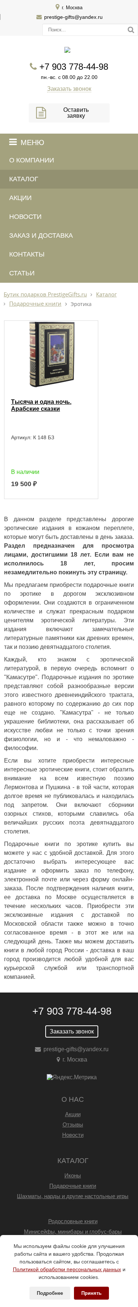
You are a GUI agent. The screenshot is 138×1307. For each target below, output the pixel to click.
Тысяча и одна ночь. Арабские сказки (41, 405)
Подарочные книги (35, 303)
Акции (20, 198)
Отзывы (73, 1124)
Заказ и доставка (41, 235)
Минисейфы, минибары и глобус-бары (73, 1231)
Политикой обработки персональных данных (67, 1269)
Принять (91, 1293)
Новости (25, 216)
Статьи (22, 273)
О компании (31, 160)
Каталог (23, 179)
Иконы (72, 1175)
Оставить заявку (76, 113)
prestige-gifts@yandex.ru (73, 17)
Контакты (27, 254)
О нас (72, 1099)
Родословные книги (73, 1221)
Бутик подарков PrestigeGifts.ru (45, 294)
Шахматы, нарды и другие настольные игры (72, 1196)
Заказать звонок (69, 89)
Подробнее (50, 1293)
